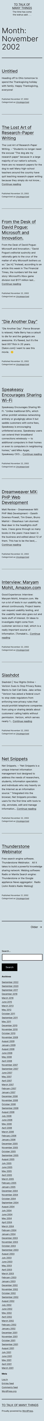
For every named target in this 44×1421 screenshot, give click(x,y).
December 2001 (9, 1332)
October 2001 (8, 1340)
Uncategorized (22, 102)
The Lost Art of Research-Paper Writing (18, 133)
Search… (6, 951)
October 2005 (9, 1151)
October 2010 (8, 1033)
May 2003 (7, 1265)
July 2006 (6, 1116)
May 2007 (7, 1076)
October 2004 (9, 1198)
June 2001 (7, 1356)
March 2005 (8, 1179)
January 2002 (8, 1328)
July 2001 (6, 1352)
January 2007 (8, 1092)
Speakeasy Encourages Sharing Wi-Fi (22, 395)
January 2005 (8, 1187)
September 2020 (10, 986)
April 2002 (7, 1317)
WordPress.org (9, 1391)
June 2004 (7, 1214)
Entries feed (8, 1383)
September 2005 (10, 1155)
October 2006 (9, 1104)
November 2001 (10, 1336)
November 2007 (10, 1065)
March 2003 (8, 1273)
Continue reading (11, 184)
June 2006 (7, 1120)
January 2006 (8, 1139)
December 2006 (10, 1096)
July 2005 (6, 1163)
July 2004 (7, 1210)
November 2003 (10, 1242)
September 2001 (10, 1344)
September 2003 (10, 1250)
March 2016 (7, 998)
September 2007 (10, 1069)
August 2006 (8, 1112)
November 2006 (10, 1100)
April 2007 (7, 1080)
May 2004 (7, 1218)
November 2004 (10, 1195)
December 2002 (10, 1285)
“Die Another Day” (19, 321)
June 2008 (7, 1053)
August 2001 (8, 1348)
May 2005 (7, 1171)
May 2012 (6, 1009)
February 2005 (9, 1183)
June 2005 (7, 1167)
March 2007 (8, 1084)
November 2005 (10, 1147)
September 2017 (10, 990)
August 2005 (8, 1159)
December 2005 (10, 1143)
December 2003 (10, 1238)
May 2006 (7, 1124)
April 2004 (7, 1222)
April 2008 (7, 1061)
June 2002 (7, 1309)
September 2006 (10, 1108)
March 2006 (8, 1132)
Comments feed (10, 1387)
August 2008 (8, 1049)
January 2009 (8, 1045)
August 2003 (8, 1254)
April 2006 (7, 1128)
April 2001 (7, 1364)
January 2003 (8, 1281)
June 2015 (7, 1002)
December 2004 (10, 1191)
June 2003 (7, 1261)
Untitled (10, 71)
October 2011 (8, 1013)
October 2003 (9, 1246)
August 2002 (8, 1301)
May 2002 (7, 1313)
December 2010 (9, 1025)
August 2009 (8, 1041)
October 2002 (9, 1293)
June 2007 (7, 1072)
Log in (5, 1379)
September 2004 (10, 1202)
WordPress (27, 1411)
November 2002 (10, 1289)
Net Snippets (15, 758)
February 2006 (9, 1135)
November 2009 (10, 1037)
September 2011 (10, 1017)
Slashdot (10, 675)
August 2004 (8, 1206)
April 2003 (7, 1269)
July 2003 (6, 1258)
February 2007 (9, 1088)
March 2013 (7, 1006)
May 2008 (7, 1057)
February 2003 (9, 1277)
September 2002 (10, 1297)
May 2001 (6, 1360)
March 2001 (7, 1368)
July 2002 (6, 1305)
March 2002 (8, 1321)
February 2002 (9, 1324)
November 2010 (10, 1029)
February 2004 (9, 1230)
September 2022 (10, 982)
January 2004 (9, 1234)
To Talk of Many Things (20, 1405)
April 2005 (7, 1175)
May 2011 (6, 1021)
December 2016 (9, 994)
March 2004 (8, 1226)
